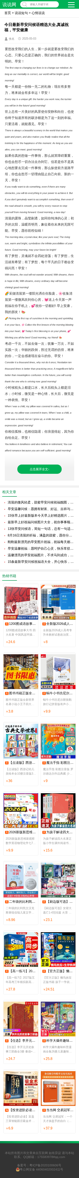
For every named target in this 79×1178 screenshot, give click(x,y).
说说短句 (21, 13)
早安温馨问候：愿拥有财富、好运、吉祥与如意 (41, 509)
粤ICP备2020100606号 (45, 1165)
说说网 (9, 4)
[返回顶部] (70, 1055)
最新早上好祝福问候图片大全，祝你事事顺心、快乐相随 (41, 522)
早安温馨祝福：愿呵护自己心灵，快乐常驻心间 (41, 548)
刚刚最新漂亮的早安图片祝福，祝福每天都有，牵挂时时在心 (41, 542)
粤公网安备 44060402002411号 (41, 1169)
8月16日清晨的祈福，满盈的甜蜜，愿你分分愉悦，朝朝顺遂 (41, 535)
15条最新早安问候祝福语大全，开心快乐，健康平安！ (41, 561)
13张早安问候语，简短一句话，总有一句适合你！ (41, 529)
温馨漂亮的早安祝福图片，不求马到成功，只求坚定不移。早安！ (41, 555)
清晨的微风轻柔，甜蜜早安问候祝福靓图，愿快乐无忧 (41, 502)
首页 (7, 13)
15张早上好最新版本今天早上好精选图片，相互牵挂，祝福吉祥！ (41, 515)
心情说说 (38, 13)
